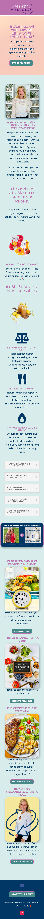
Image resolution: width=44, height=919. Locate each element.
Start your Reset (22, 894)
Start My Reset (21, 63)
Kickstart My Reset (22, 701)
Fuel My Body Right (22, 781)
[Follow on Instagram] (22, 913)
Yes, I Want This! (22, 631)
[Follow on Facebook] (22, 885)
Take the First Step (22, 862)
